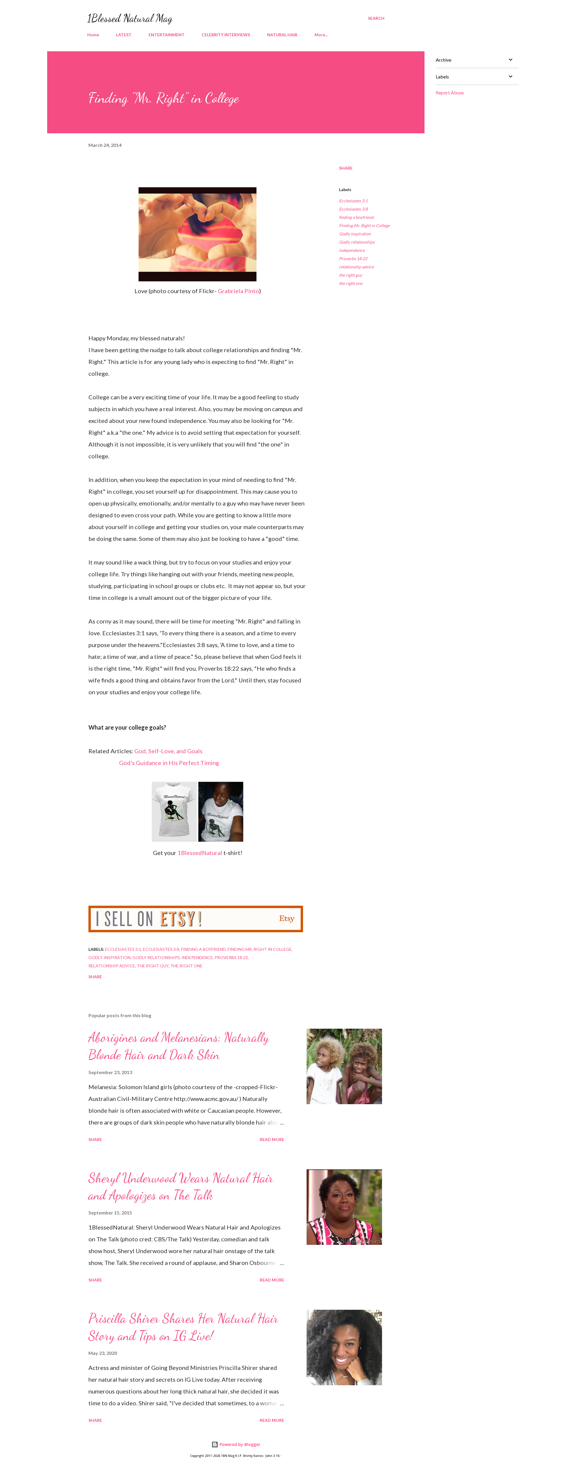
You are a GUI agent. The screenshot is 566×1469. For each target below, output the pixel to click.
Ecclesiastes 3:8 (353, 208)
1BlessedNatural (200, 852)
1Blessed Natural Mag (129, 18)
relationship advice (356, 266)
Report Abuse (450, 92)
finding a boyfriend (356, 217)
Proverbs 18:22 (353, 258)
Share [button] (346, 167)
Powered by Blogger (239, 1444)
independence (352, 250)
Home (93, 34)
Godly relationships (357, 241)
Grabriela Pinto (238, 290)
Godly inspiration (355, 233)
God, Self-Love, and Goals (168, 750)
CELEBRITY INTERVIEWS (226, 34)
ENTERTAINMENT (167, 34)
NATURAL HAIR (282, 34)
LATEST (123, 34)
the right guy (350, 275)
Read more (272, 1139)
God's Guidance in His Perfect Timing (169, 762)
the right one (350, 283)
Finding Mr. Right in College (364, 225)
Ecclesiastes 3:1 (353, 200)
